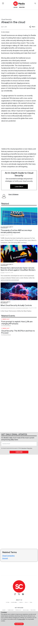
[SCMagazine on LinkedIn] (23, 594)
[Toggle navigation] (3, 3)
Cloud (19, 83)
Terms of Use (23, 448)
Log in (15, 7)
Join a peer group (25, 609)
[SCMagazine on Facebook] (15, 594)
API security (5, 302)
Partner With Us (33, 609)
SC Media (7, 602)
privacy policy (21, 619)
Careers (26, 602)
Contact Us (21, 602)
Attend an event (18, 609)
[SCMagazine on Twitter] (19, 594)
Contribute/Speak (10, 609)
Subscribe (19, 452)
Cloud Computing (8, 556)
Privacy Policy (29, 448)
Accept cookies (19, 623)
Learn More (19, 186)
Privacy (31, 602)
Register (21, 7)
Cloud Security (6, 19)
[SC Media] (19, 3)
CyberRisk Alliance (14, 602)
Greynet (5, 558)
